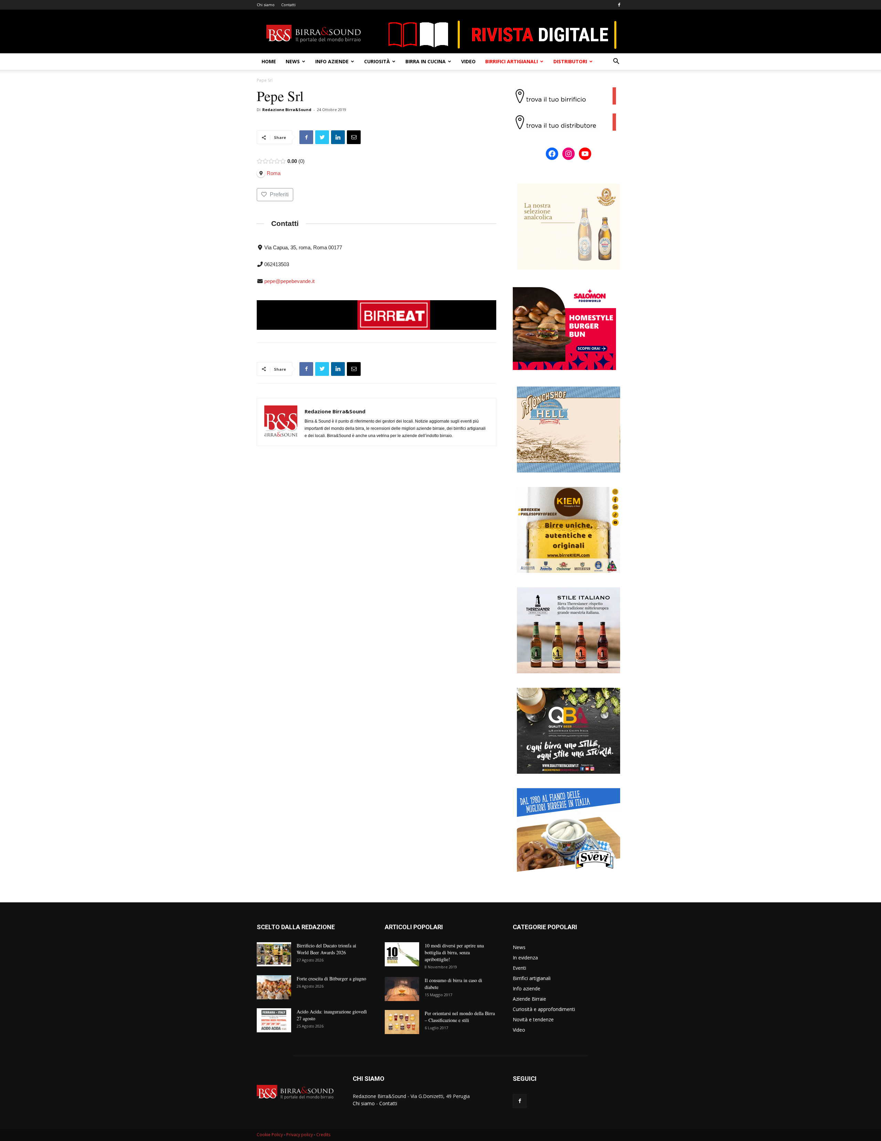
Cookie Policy (270, 1135)
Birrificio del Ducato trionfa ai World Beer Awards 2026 (326, 949)
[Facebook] (619, 5)
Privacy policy (299, 1135)
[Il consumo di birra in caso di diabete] (402, 989)
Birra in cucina (425, 61)
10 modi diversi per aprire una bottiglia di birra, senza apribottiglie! (454, 952)
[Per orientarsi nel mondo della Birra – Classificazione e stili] (402, 1022)
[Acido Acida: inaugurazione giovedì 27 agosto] (274, 1020)
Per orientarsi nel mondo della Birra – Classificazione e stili (460, 1016)
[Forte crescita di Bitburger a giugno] (274, 987)
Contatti (288, 4)
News (293, 61)
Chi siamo (266, 4)
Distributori (570, 61)
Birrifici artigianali (511, 61)
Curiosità (377, 61)
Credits (323, 1135)
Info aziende (332, 61)
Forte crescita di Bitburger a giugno (331, 978)
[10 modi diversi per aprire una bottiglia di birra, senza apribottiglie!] (402, 954)
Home (269, 61)
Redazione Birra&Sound (286, 109)
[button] (616, 62)
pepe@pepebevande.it (289, 281)
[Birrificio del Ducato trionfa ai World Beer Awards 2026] (274, 954)
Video (468, 61)
